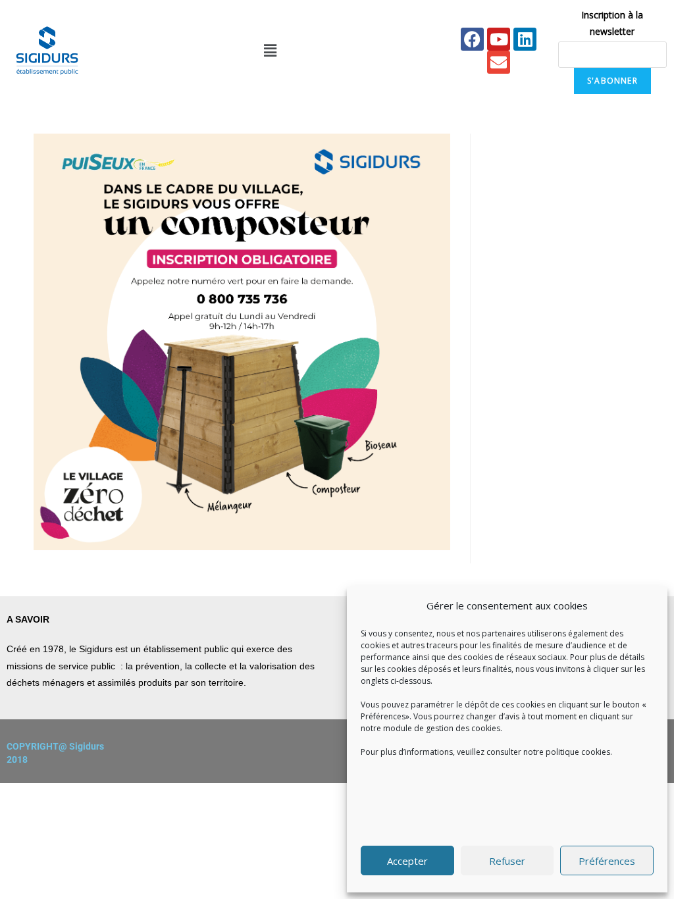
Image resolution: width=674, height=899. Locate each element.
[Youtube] (498, 39)
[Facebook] (472, 39)
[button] (270, 50)
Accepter (407, 860)
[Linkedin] (524, 39)
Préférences (607, 860)
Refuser (507, 860)
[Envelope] (498, 62)
